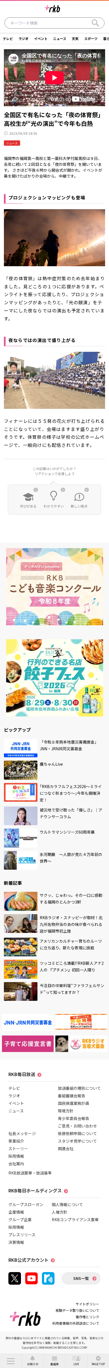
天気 (75, 38)
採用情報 (16, 1156)
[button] (11, 1361)
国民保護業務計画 (73, 1103)
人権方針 (59, 1212)
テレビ (8, 38)
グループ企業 (20, 1219)
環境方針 (66, 1111)
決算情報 (16, 1242)
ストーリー (18, 1148)
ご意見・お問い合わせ (77, 1126)
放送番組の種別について (79, 1088)
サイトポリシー (87, 1303)
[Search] (95, 23)
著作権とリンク (87, 1316)
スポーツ (91, 38)
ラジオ (23, 38)
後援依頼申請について (77, 1133)
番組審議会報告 (71, 1095)
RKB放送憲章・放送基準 (30, 1173)
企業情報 (16, 1212)
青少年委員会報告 (73, 1118)
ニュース (59, 38)
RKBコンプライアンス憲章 (75, 1219)
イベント (41, 38)
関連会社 (66, 1148)
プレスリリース (21, 1234)
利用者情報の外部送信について (75, 1323)
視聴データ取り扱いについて (77, 1310)
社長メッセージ (22, 1133)
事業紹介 (16, 1141)
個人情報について (67, 1204)
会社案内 (16, 1163)
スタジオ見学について (77, 1141)
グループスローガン (25, 1204)
